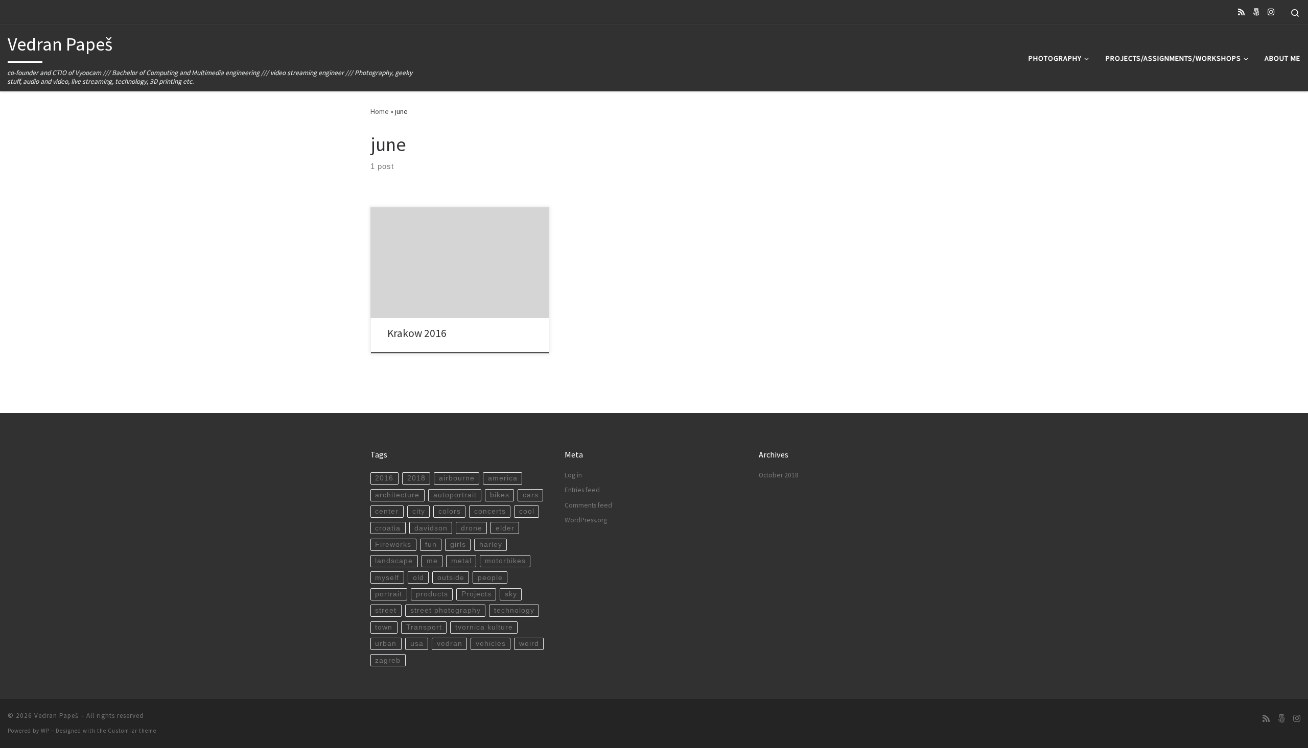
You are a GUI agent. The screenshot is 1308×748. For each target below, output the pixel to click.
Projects (476, 594)
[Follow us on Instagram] (1271, 12)
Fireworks (393, 544)
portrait (388, 594)
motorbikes (505, 561)
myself (387, 578)
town (383, 627)
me (432, 561)
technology (514, 610)
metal (461, 561)
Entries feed (582, 490)
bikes (499, 495)
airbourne (457, 478)
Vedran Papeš (56, 715)
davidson (431, 528)
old (418, 578)
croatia (388, 528)
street (385, 610)
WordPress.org (586, 520)
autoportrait (455, 495)
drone (471, 528)
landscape (394, 561)
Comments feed (588, 505)
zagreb (388, 660)
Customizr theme (132, 730)
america (503, 478)
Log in (573, 475)
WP (45, 730)
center (387, 511)
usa (417, 643)
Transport (424, 627)
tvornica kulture (484, 627)
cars (531, 495)
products (432, 594)
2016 (384, 478)
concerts (490, 511)
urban (385, 643)
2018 (416, 478)
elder (505, 528)
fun (431, 544)
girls (458, 544)
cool (526, 511)
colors (449, 511)
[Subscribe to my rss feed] (1241, 12)
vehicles (491, 643)
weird (529, 643)
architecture (397, 495)
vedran (449, 643)
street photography (445, 610)
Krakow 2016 (417, 333)
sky (511, 594)
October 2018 (779, 475)
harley (490, 544)
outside (450, 578)
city (418, 511)
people (490, 578)
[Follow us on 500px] (1256, 12)
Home (379, 111)
